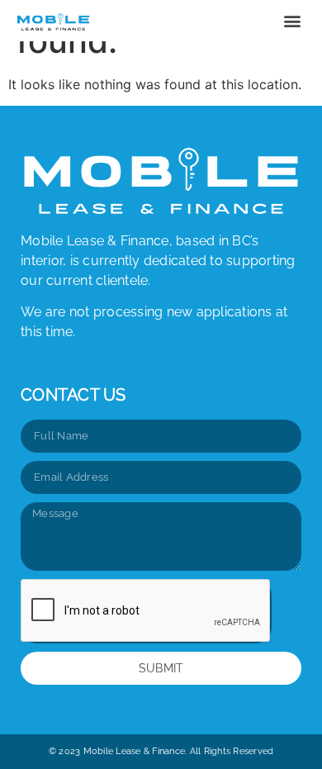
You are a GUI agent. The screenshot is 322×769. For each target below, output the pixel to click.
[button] (291, 21)
